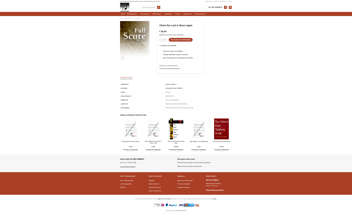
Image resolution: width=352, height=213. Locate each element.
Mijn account (209, 1)
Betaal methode (154, 184)
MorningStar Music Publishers (174, 88)
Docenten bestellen (183, 187)
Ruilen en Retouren (155, 191)
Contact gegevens (126, 184)
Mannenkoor (157, 14)
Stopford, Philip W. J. (171, 84)
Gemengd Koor (132, 14)
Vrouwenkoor (144, 14)
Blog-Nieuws (223, 1)
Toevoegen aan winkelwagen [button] (130, 149)
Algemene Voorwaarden (185, 180)
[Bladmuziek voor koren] (129, 7)
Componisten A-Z (200, 14)
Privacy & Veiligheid (183, 184)
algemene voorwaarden (164, 199)
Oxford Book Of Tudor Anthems (130, 141)
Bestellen (152, 180)
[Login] (225, 7)
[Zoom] (122, 58)
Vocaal (177, 14)
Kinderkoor (168, 14)
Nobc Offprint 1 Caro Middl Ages (199, 141)
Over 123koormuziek (126, 180)
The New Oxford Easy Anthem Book (176, 142)
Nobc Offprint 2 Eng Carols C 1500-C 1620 (153, 142)
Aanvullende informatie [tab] (126, 79)
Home (121, 18)
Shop (123, 14)
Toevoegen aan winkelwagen (180, 40)
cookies (214, 199)
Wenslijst (216, 1)
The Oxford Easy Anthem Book (221, 141)
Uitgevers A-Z (187, 14)
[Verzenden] (158, 7)
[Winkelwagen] (230, 7)
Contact (230, 1)
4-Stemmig (136, 18)
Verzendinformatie (155, 187)
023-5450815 (138, 159)
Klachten (123, 187)
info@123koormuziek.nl (127, 167)
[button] (167, 45)
